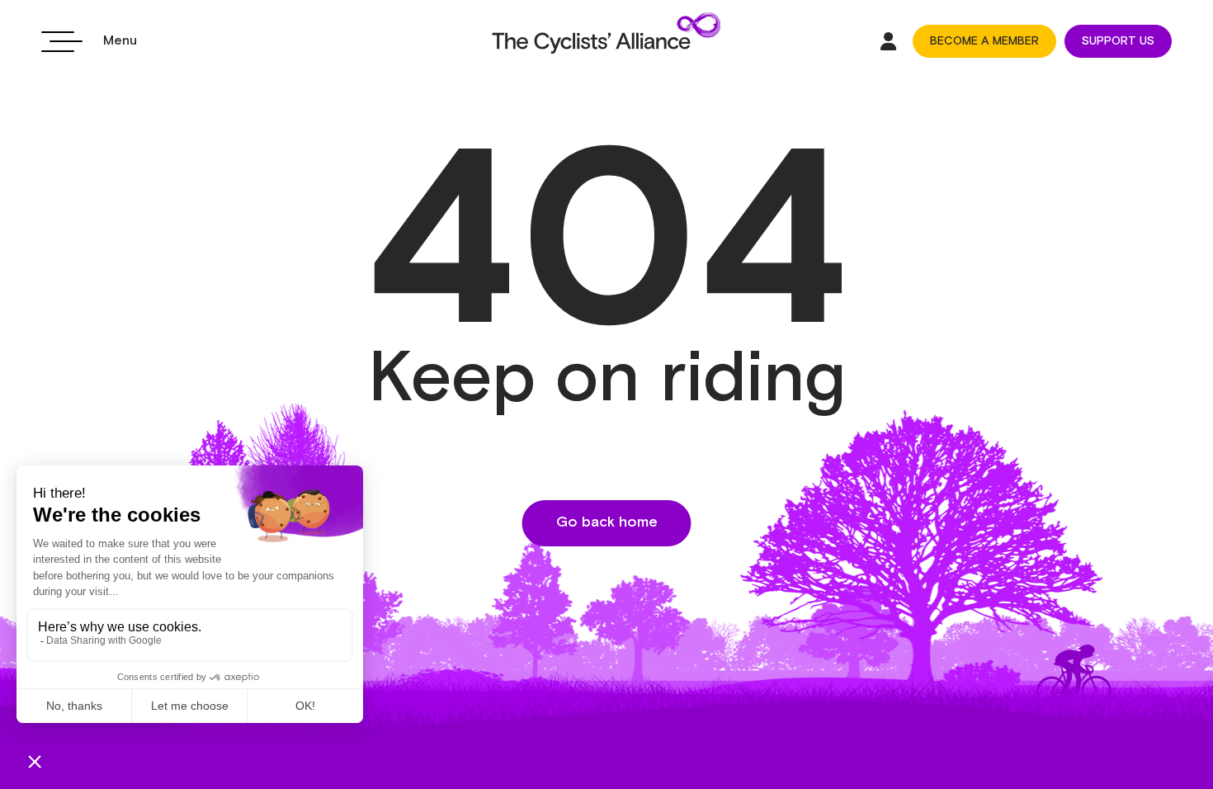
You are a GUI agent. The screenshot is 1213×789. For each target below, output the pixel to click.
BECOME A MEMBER (984, 41)
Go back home (607, 522)
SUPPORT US (1118, 41)
